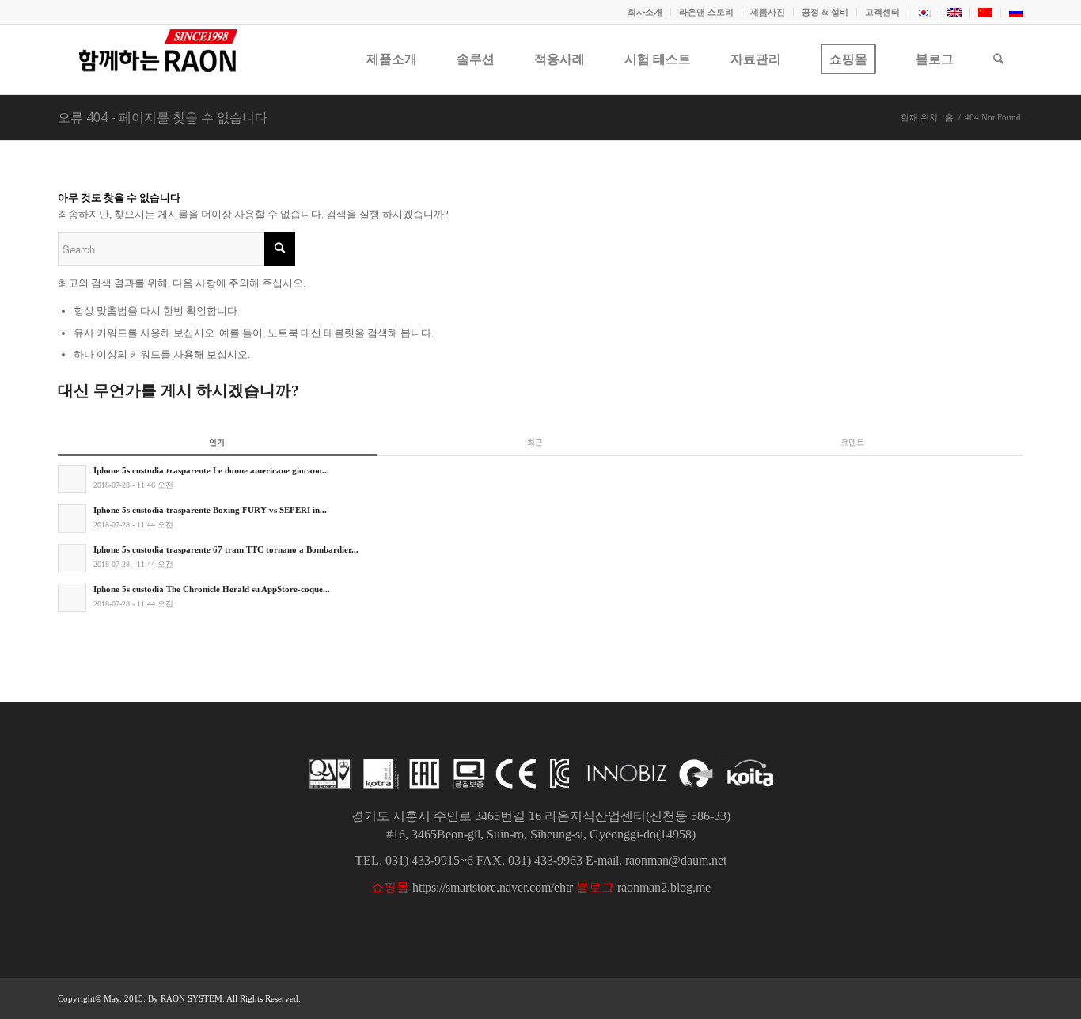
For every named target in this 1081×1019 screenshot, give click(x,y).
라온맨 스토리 (706, 12)
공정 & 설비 (825, 12)
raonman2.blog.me (664, 887)
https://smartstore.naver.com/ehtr (492, 887)
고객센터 (882, 12)
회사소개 (645, 12)
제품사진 (767, 12)
